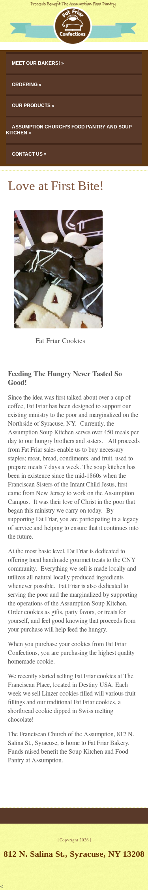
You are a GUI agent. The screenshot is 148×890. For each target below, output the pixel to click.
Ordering (24, 84)
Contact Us (27, 154)
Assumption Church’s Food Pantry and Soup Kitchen (69, 130)
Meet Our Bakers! (36, 63)
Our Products (31, 105)
